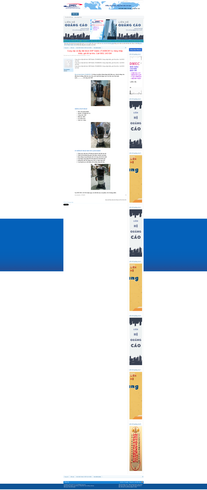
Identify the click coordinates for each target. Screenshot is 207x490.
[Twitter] (103, 489)
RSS (142, 482)
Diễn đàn (75, 14)
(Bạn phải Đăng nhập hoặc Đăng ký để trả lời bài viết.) (115, 199)
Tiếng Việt (66, 482)
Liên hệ (121, 482)
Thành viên (83, 14)
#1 (125, 195)
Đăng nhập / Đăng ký (135, 49)
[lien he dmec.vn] (76, 39)
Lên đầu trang (137, 482)
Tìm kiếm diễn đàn (69, 17)
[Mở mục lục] (125, 47)
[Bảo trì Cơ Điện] (108, 489)
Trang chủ (67, 14)
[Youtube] (110, 489)
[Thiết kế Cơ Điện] (105, 489)
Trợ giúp (126, 482)
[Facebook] (100, 489)
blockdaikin (84, 55)
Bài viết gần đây (78, 17)
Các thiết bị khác (73, 55)
